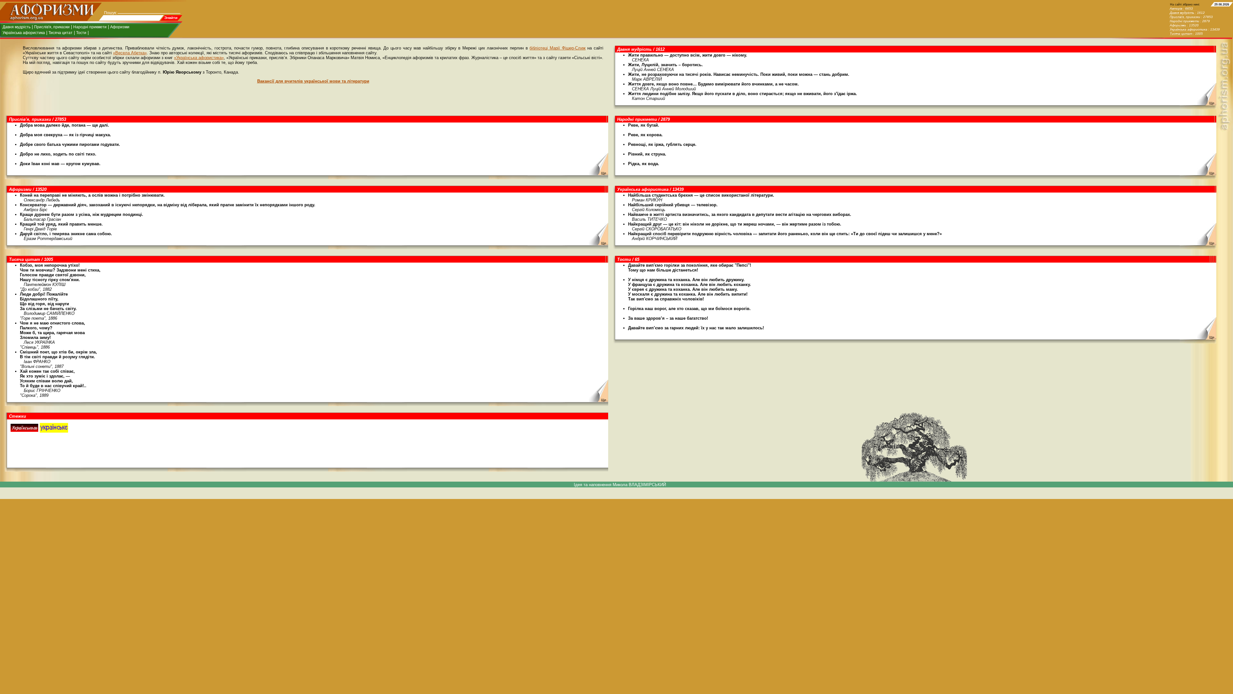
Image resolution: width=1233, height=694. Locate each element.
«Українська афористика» (199, 57)
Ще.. (1212, 103)
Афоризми (119, 27)
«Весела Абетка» (130, 52)
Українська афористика (24, 33)
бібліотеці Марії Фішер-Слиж (557, 48)
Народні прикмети (90, 27)
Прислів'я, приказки (52, 27)
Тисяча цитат (60, 33)
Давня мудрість (17, 27)
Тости (81, 33)
